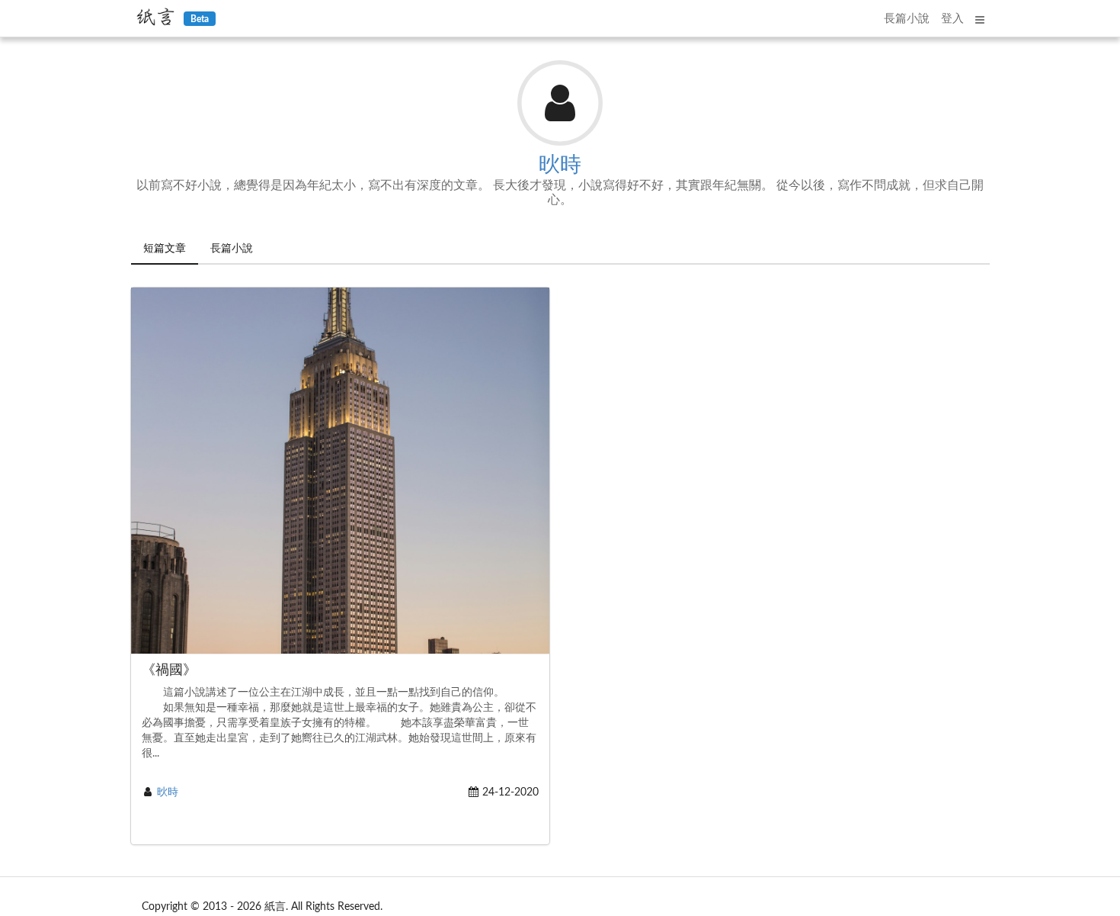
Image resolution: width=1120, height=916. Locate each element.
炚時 (560, 164)
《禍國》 (169, 670)
